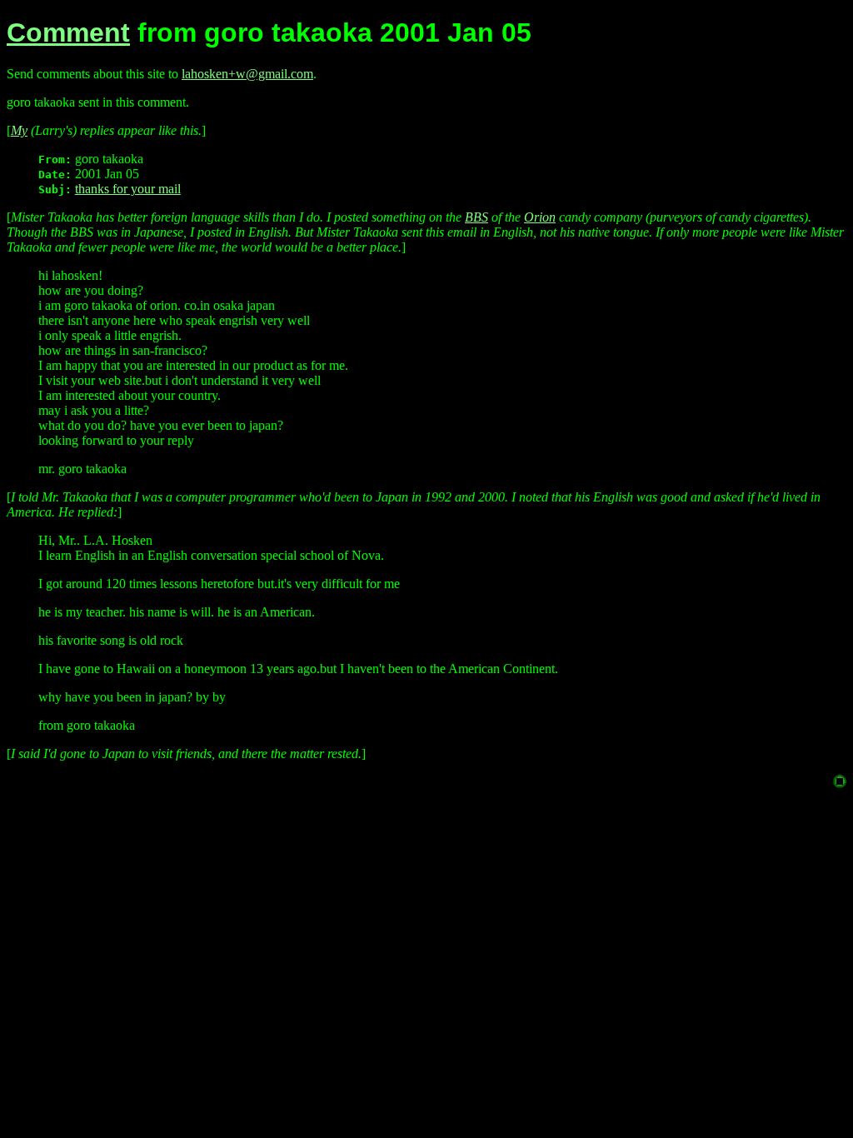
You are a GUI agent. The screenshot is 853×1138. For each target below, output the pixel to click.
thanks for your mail (128, 189)
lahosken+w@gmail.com (247, 74)
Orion (540, 217)
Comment (68, 32)
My (19, 130)
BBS (476, 217)
